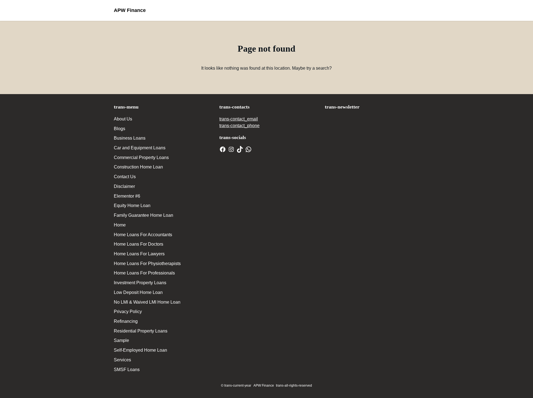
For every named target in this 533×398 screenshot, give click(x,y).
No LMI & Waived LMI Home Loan (147, 302)
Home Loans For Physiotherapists (147, 263)
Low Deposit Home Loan (138, 292)
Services (122, 359)
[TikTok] (240, 149)
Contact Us (125, 176)
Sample (121, 340)
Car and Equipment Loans (139, 147)
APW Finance (130, 10)
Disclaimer (124, 186)
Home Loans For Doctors (138, 244)
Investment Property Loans (140, 282)
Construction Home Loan (138, 167)
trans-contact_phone (239, 125)
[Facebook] (222, 149)
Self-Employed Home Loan (140, 350)
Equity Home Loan (132, 205)
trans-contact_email (238, 119)
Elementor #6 (127, 196)
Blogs (119, 128)
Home (120, 225)
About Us (123, 119)
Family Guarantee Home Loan (143, 215)
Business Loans (129, 138)
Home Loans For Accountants (143, 234)
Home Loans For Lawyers (139, 253)
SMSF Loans (127, 369)
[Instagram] (231, 149)
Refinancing (126, 321)
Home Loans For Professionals (144, 273)
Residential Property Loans (140, 331)
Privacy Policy (128, 311)
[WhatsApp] (248, 149)
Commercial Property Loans (141, 157)
